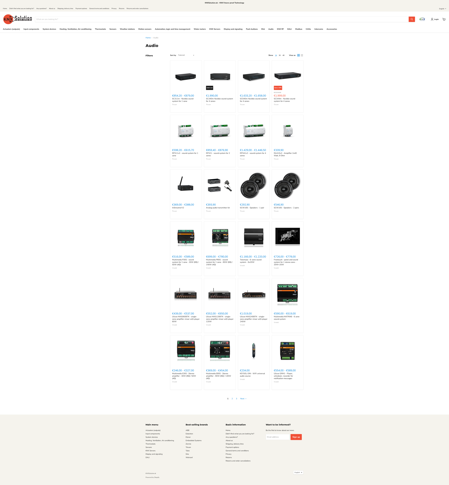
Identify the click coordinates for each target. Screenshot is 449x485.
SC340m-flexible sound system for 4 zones (219, 99)
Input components (31, 29)
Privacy (114, 8)
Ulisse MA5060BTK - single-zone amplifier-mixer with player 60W (186, 319)
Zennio (188, 444)
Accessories (332, 29)
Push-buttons (252, 29)
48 (283, 55)
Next (242, 398)
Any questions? (41, 8)
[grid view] (298, 55)
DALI (289, 29)
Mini (263, 29)
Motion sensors (144, 29)
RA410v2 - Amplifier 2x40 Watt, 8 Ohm (285, 154)
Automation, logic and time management (172, 29)
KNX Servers (214, 29)
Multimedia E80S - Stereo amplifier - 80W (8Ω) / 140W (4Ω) (218, 376)
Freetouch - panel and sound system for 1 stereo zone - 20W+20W (286, 262)
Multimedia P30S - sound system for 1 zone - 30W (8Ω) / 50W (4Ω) (185, 262)
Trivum (174, 105)
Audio (270, 29)
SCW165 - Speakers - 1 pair (252, 207)
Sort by (173, 55)
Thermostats (100, 29)
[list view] (301, 55)
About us (52, 8)
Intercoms (318, 29)
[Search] (412, 19)
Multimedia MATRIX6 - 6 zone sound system (286, 317)
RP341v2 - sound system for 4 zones (253, 154)
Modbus (298, 29)
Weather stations (127, 29)
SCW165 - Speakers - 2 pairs (286, 207)
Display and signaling (233, 29)
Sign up (296, 437)
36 (280, 55)
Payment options (81, 8)
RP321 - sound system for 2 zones (218, 154)
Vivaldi (174, 268)
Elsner (188, 437)
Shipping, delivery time (65, 8)
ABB (187, 430)
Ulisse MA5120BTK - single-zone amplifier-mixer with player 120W (220, 319)
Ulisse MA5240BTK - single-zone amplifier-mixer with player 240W (253, 319)
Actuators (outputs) (11, 29)
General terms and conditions (99, 8)
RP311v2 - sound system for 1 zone (185, 154)
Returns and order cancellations (137, 8)
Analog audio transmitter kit (218, 207)
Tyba (188, 450)
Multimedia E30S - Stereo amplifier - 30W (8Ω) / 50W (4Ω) (184, 376)
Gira (187, 454)
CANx (308, 29)
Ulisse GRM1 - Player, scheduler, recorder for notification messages (283, 376)
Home (5, 8)
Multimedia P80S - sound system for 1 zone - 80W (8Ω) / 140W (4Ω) (219, 262)
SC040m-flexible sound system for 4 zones (253, 99)
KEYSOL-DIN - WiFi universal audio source (252, 374)
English (441, 9)
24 (276, 55)
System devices (49, 29)
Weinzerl (189, 457)
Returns (121, 8)
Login (436, 19)
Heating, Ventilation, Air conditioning (75, 29)
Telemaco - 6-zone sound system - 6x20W (250, 260)
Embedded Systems (193, 440)
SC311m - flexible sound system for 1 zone (182, 99)
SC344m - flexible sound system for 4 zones (284, 99)
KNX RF (280, 29)
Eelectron (189, 434)
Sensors (112, 29)
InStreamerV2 (178, 207)
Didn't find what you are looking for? (21, 8)
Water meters (200, 29)
